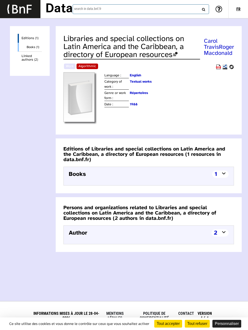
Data (59, 9)
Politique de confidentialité (154, 315)
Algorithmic (87, 66)
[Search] (203, 8)
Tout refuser (197, 324)
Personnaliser (227, 324)
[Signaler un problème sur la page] (175, 55)
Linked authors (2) (30, 58)
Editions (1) (30, 38)
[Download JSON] (231, 68)
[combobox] (141, 9)
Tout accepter (168, 324)
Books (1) (33, 47)
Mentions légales (115, 315)
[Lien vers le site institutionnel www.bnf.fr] (20, 9)
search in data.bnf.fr (87, 9)
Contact (186, 313)
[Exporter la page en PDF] (218, 68)
